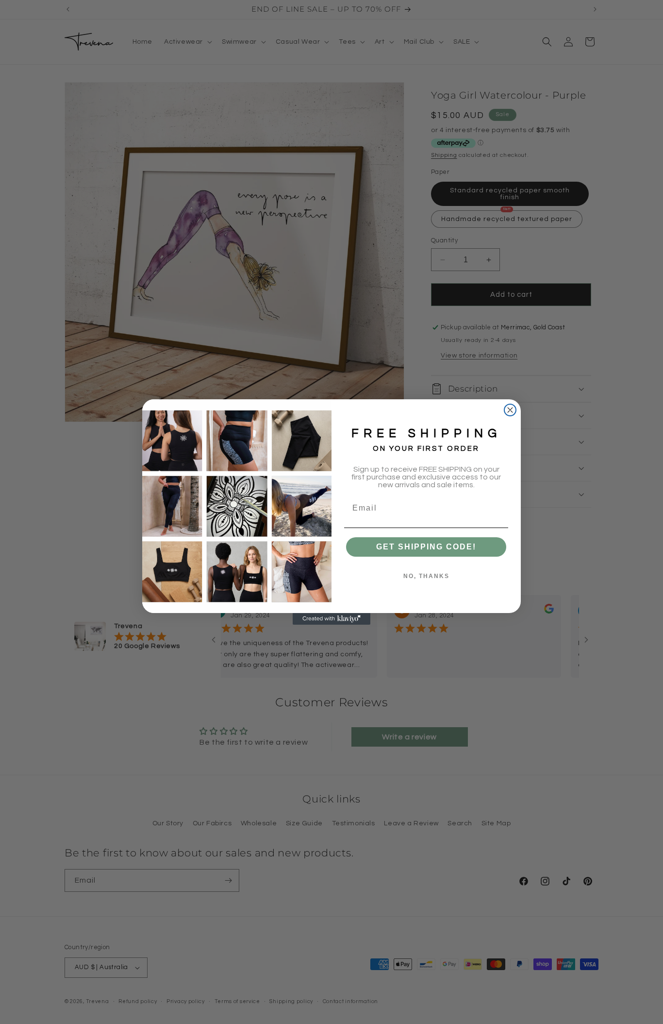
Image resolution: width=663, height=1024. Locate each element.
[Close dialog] (510, 410)
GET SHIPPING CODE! (426, 547)
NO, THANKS (426, 576)
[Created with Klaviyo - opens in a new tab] (331, 619)
